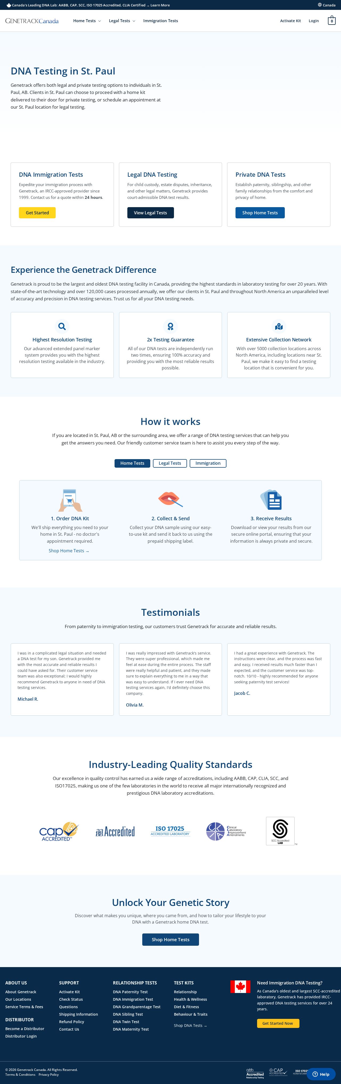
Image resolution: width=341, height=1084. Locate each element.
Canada (329, 5)
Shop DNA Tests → (190, 1025)
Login (314, 20)
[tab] (132, 463)
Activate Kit (290, 20)
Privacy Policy (49, 1074)
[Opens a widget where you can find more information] (321, 1074)
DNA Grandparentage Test (137, 1006)
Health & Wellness (190, 999)
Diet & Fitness (186, 1006)
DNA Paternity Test (130, 991)
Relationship (185, 991)
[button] (98, 20)
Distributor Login (21, 1036)
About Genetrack (20, 991)
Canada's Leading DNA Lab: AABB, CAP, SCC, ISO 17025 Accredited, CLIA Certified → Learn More (90, 5)
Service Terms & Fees (24, 1006)
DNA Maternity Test (131, 1029)
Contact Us (69, 1029)
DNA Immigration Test (133, 999)
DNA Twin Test (126, 1021)
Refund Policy (71, 1021)
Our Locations (18, 999)
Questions (68, 1006)
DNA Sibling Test (128, 1014)
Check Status (71, 999)
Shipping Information (78, 1014)
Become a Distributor (24, 1028)
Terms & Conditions (20, 1074)
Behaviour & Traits (191, 1014)
